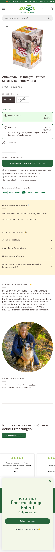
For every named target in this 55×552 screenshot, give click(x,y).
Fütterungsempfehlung (13, 256)
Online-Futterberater (21, 387)
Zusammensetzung (11, 240)
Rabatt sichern (28, 521)
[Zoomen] (9, 66)
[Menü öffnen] (6, 8)
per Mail (32, 385)
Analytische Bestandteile (14, 248)
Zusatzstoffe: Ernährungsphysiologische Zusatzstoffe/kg (21, 265)
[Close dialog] (50, 481)
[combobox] (27, 18)
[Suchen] (49, 18)
